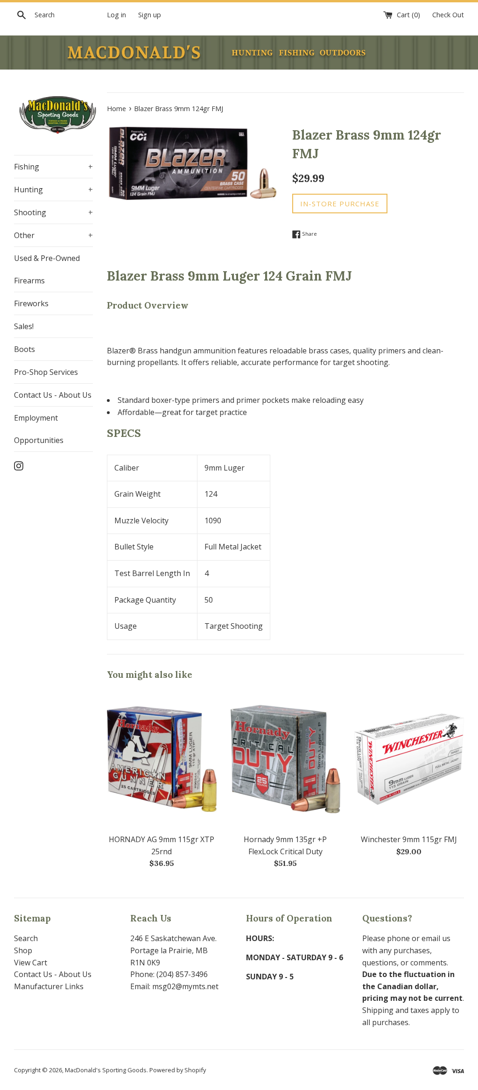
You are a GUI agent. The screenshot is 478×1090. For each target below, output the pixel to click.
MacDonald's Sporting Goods (106, 1070)
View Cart (30, 962)
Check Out (448, 14)
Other (53, 235)
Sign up (149, 14)
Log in (116, 14)
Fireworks (31, 303)
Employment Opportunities (38, 429)
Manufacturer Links (49, 986)
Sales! (24, 326)
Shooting (53, 212)
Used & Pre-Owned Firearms (47, 269)
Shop (23, 950)
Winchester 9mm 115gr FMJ (409, 839)
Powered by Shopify (177, 1070)
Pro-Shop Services (46, 372)
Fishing (53, 167)
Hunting (53, 189)
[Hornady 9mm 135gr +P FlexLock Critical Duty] (285, 759)
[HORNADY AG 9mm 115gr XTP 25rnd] (162, 759)
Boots (24, 349)
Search (26, 938)
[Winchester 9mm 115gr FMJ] (409, 759)
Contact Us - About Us (52, 395)
